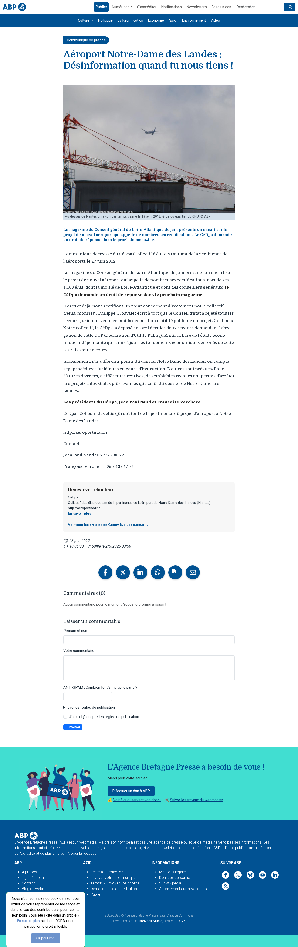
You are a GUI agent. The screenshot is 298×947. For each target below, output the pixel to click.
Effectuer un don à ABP (131, 791)
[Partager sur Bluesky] (175, 572)
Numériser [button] (121, 7)
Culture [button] (84, 20)
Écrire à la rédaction (107, 872)
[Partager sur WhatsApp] (158, 572)
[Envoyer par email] (193, 572)
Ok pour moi (45, 938)
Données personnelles (177, 877)
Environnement (194, 20)
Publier (101, 7)
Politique (105, 20)
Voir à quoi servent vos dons (137, 800)
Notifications (171, 7)
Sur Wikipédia (170, 883)
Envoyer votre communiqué (113, 877)
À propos (29, 872)
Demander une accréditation (114, 889)
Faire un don (221, 7)
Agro (172, 20)
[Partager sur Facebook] (105, 572)
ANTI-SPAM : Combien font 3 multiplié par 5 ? (100, 687)
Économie (156, 20)
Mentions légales (173, 872)
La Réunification (130, 20)
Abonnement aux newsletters (183, 889)
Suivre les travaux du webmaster (196, 800)
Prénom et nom (75, 630)
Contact (28, 883)
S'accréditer (146, 7)
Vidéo (215, 20)
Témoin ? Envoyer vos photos (115, 883)
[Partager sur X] (123, 572)
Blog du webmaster (38, 889)
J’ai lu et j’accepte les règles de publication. (104, 716)
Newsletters (196, 7)
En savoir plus (28, 921)
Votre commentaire (78, 650)
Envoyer (73, 727)
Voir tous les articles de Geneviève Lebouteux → (108, 525)
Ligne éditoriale (34, 877)
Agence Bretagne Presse (141, 915)
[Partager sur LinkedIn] (140, 572)
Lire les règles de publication (91, 707)
